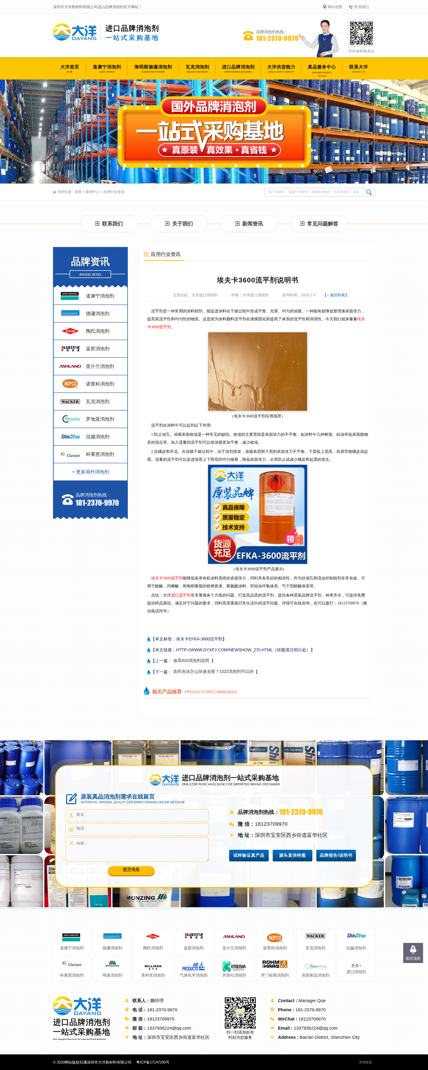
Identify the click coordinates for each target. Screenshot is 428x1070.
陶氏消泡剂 (153, 948)
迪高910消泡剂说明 (191, 660)
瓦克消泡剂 (315, 948)
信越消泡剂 (356, 948)
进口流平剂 (181, 595)
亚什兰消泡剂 (234, 948)
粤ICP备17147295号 (152, 1062)
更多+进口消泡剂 (356, 968)
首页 (78, 192)
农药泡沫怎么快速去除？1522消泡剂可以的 (213, 671)
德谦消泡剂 (112, 948)
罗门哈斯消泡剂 (275, 975)
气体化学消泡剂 (194, 975)
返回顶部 (413, 958)
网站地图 (334, 7)
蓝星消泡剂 (194, 948)
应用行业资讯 (114, 192)
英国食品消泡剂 (315, 975)
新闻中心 (93, 192)
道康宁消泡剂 (72, 948)
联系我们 (361, 7)
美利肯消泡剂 (153, 975)
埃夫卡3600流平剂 (167, 578)
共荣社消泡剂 (234, 975)
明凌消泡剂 (112, 975)
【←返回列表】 (336, 295)
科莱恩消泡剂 (72, 975)
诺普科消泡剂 (275, 948)
